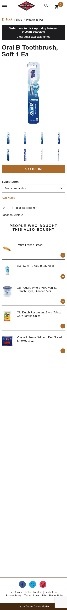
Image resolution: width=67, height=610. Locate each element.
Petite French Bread (29, 245)
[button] (8, 138)
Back (8, 19)
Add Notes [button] (8, 197)
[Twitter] (32, 584)
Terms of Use (31, 595)
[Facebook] (22, 584)
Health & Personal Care (42, 19)
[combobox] (33, 188)
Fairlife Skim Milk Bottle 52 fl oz (37, 266)
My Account (16, 592)
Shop (18, 19)
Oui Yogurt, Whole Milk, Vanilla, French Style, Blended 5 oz (37, 289)
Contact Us (50, 592)
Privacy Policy (13, 595)
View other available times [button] (33, 36)
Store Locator (33, 592)
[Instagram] (43, 584)
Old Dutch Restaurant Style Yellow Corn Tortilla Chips (39, 314)
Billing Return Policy (53, 595)
